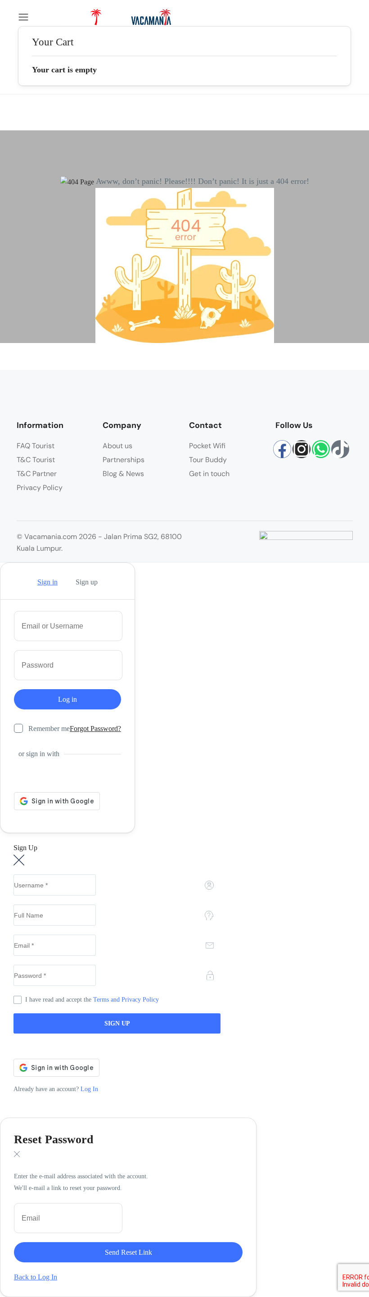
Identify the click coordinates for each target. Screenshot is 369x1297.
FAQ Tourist (35, 445)
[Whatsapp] (321, 449)
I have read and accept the (92, 999)
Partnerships (123, 459)
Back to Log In (35, 1277)
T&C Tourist (36, 459)
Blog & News (123, 473)
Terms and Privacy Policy (126, 999)
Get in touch (209, 473)
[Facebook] (282, 449)
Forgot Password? (95, 728)
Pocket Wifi (207, 445)
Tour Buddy (208, 459)
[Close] (19, 860)
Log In (89, 1089)
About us (117, 445)
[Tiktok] (340, 449)
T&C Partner (37, 473)
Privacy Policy (40, 487)
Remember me (49, 728)
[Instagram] (301, 449)
